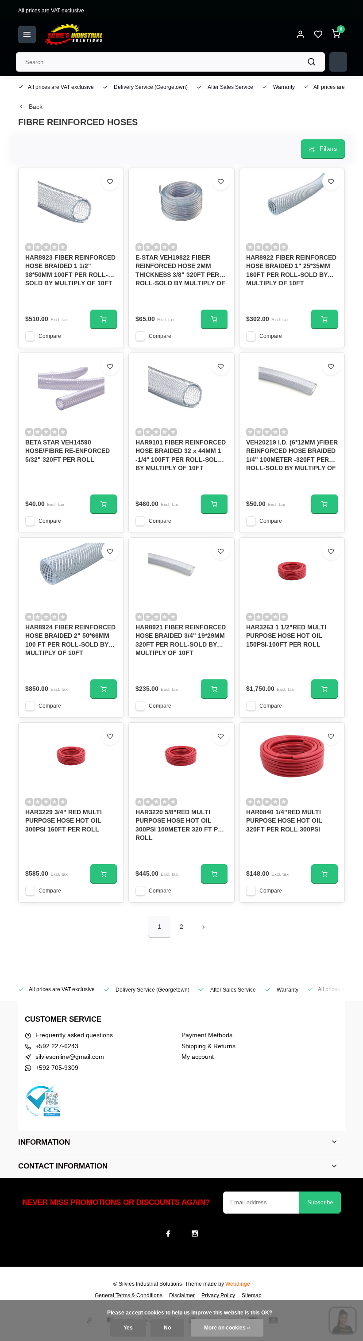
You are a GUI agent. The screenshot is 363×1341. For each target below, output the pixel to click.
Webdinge (237, 1284)
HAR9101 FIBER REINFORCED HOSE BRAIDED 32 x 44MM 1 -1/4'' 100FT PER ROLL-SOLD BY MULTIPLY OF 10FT (180, 454)
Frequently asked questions (74, 1034)
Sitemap (252, 1295)
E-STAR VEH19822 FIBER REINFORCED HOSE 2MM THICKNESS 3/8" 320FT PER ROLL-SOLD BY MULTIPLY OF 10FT (180, 269)
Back (35, 106)
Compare (50, 336)
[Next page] (204, 927)
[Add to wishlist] (110, 181)
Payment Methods (207, 1034)
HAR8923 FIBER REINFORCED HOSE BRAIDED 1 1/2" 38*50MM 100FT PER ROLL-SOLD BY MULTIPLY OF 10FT (70, 269)
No (167, 1328)
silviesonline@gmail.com (69, 1056)
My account (198, 1056)
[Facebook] (168, 1233)
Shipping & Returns (209, 1046)
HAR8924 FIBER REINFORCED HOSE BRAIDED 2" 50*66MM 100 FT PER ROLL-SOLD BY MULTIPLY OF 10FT (70, 639)
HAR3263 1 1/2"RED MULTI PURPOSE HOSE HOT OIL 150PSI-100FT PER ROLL (286, 636)
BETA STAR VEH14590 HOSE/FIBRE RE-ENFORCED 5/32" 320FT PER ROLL (67, 451)
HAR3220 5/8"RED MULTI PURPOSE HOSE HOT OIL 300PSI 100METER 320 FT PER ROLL (180, 824)
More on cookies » (227, 1328)
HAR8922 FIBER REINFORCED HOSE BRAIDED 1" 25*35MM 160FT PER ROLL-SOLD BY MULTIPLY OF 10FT (291, 269)
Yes (128, 1328)
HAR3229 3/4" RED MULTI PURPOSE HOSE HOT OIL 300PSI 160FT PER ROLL (63, 820)
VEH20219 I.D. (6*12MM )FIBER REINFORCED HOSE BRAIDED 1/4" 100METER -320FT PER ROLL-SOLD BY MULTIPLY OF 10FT (292, 454)
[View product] (103, 319)
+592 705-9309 (56, 1067)
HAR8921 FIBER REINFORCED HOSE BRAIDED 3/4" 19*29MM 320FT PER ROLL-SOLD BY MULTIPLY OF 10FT (180, 639)
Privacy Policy (218, 1295)
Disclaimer (182, 1295)
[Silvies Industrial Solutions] (73, 34)
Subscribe (320, 1202)
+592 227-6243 (56, 1046)
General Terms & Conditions (128, 1295)
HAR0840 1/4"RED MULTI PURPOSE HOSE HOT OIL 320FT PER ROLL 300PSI (284, 820)
